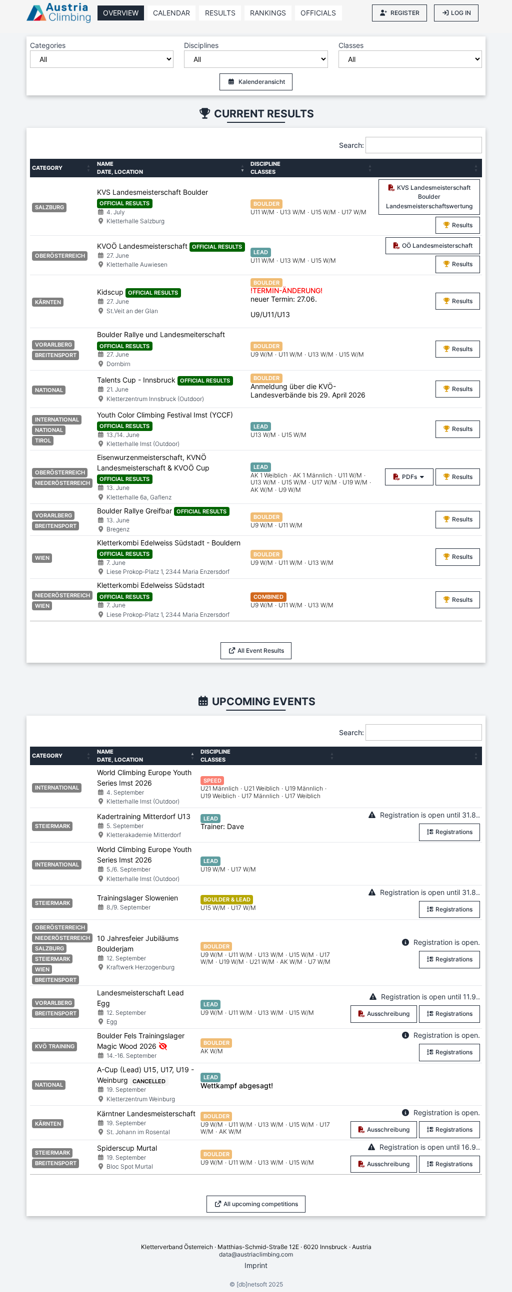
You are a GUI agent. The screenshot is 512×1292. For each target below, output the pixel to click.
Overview (120, 12)
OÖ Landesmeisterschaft (436, 245)
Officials (318, 12)
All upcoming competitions (260, 1204)
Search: (351, 145)
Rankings (268, 12)
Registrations (453, 832)
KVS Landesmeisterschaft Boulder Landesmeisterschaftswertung (429, 197)
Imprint (256, 1265)
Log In (461, 12)
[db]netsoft (251, 1284)
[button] (89, 168)
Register (405, 12)
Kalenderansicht (261, 81)
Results (220, 12)
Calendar (171, 12)
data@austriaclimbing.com (256, 1254)
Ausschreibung (388, 1013)
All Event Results (260, 650)
